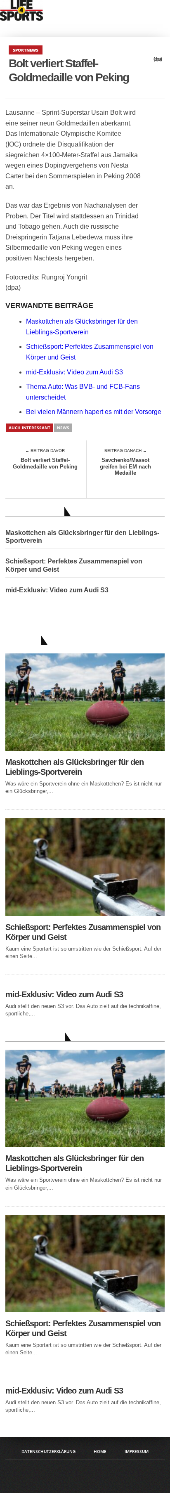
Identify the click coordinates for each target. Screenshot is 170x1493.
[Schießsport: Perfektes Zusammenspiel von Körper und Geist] (85, 913)
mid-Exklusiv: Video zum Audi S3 (74, 372)
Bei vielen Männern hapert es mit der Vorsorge (93, 411)
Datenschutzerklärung (48, 1451)
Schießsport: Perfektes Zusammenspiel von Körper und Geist (73, 565)
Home (100, 1451)
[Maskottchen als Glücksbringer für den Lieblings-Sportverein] (85, 748)
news (63, 428)
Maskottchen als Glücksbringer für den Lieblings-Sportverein (82, 536)
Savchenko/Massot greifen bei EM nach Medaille (125, 466)
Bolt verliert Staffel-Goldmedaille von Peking (45, 463)
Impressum (137, 1451)
